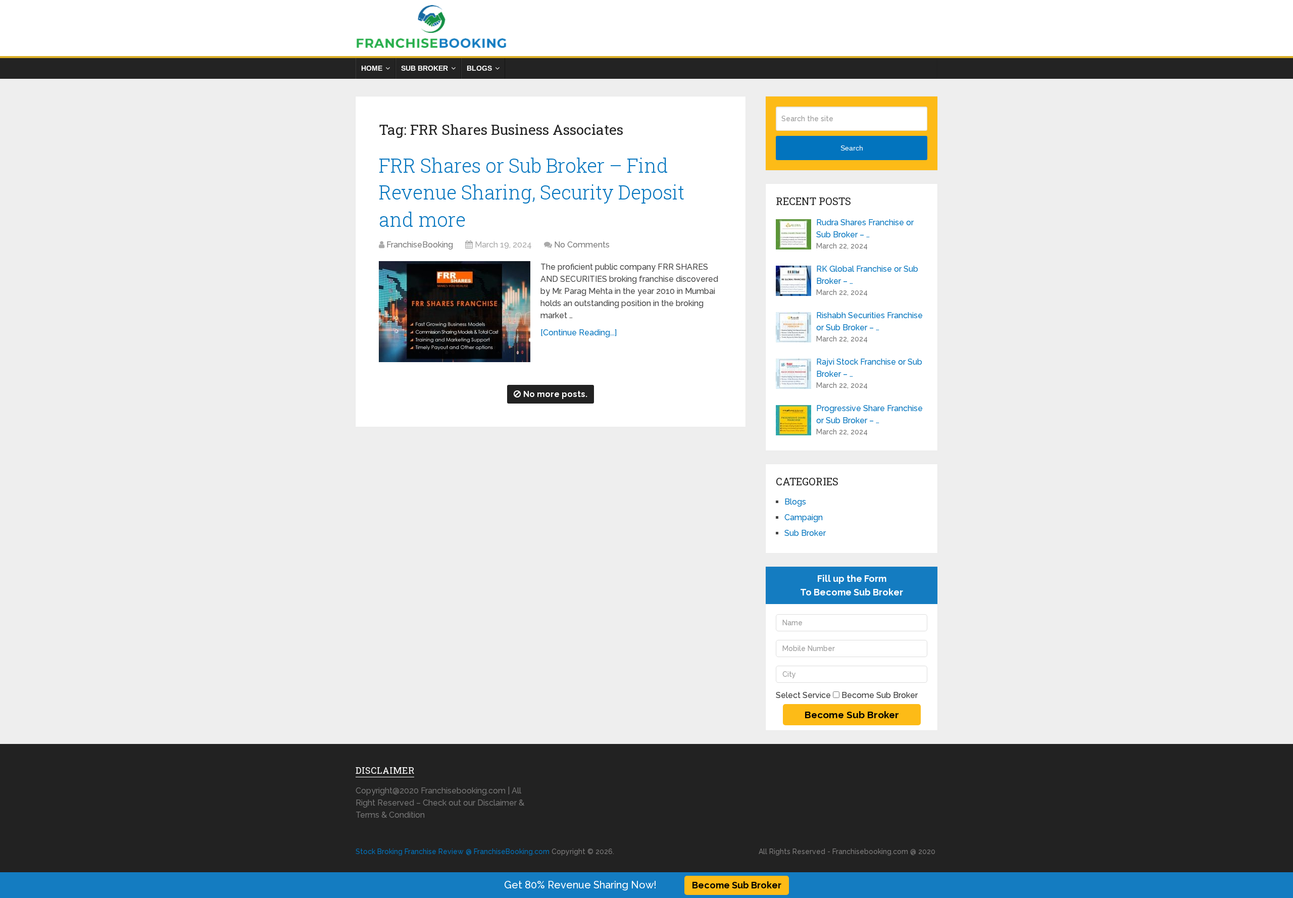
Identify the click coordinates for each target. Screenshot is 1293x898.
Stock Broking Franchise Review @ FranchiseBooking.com (453, 851)
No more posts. (555, 394)
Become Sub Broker (736, 885)
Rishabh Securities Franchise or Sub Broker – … (869, 321)
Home (371, 68)
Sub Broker (424, 68)
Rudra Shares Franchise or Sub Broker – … (865, 228)
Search (851, 148)
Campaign (803, 517)
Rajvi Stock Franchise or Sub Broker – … (869, 368)
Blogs (479, 68)
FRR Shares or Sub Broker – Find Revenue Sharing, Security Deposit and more (531, 192)
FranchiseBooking (419, 245)
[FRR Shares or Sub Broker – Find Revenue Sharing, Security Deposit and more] (454, 311)
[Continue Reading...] (578, 332)
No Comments (582, 245)
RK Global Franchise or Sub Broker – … (867, 275)
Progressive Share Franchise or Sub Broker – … (869, 414)
